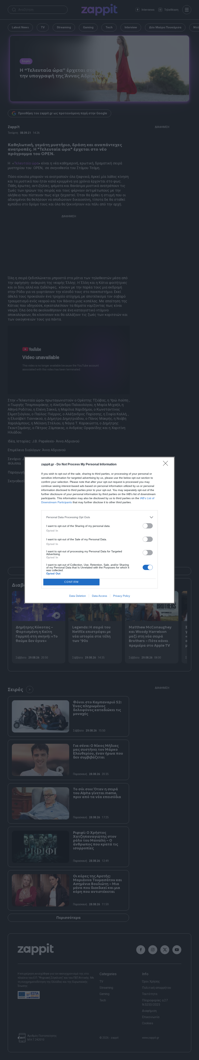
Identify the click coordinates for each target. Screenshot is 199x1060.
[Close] (166, 464)
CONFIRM (71, 581)
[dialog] (99, 530)
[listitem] (99, 517)
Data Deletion (77, 595)
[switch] (148, 525)
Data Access (99, 595)
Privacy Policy (121, 595)
